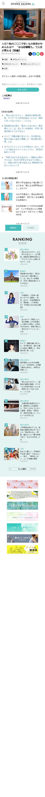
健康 (6, 59)
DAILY (13, 228)
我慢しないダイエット (31, 64)
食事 (6, 69)
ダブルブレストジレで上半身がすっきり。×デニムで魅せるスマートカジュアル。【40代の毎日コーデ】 (24, 149)
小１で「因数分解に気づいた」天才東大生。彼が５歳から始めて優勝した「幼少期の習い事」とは (23, 139)
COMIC (30, 228)
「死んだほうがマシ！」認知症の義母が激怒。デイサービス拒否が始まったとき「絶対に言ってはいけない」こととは (23, 118)
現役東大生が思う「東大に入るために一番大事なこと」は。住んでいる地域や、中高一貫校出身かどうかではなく (23, 128)
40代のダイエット (19, 59)
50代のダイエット (11, 64)
